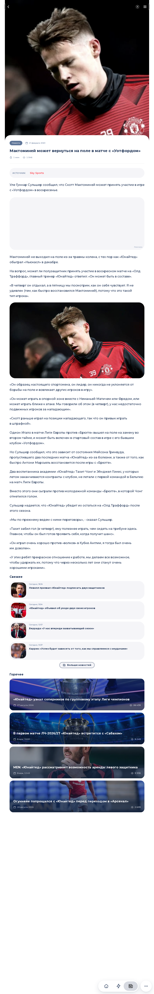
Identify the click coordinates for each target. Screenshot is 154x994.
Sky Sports (37, 172)
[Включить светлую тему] (137, 7)
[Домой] (106, 986)
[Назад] (8, 7)
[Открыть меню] (145, 7)
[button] (77, 340)
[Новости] (131, 986)
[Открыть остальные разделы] (146, 986)
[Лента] (118, 986)
